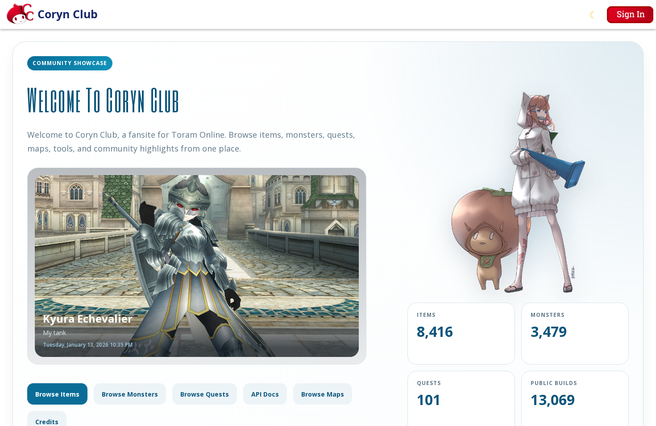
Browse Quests (204, 394)
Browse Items (57, 394)
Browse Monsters (130, 394)
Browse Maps (322, 394)
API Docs (265, 394)
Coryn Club (67, 13)
